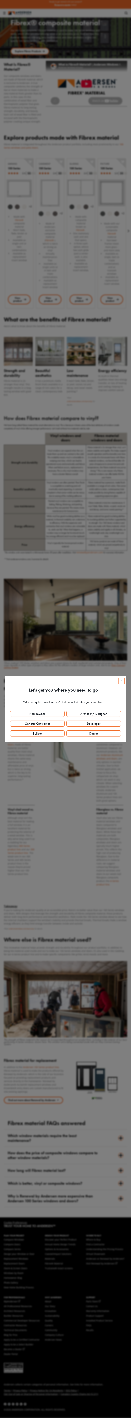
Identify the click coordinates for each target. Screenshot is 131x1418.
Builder (37, 733)
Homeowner (37, 714)
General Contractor (37, 724)
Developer (93, 724)
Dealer (93, 733)
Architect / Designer (93, 714)
